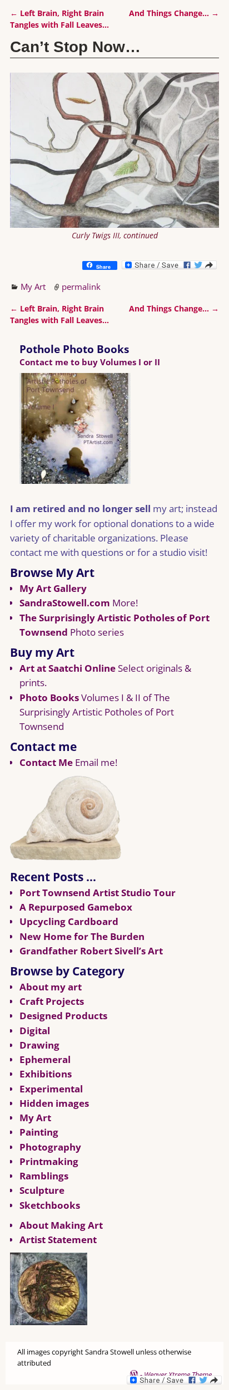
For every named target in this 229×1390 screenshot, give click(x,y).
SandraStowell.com (64, 602)
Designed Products (63, 1015)
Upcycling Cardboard (68, 921)
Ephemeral (45, 1059)
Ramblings (43, 1175)
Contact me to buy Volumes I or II (89, 361)
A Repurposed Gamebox (75, 907)
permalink (81, 286)
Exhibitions (45, 1073)
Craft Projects (51, 1001)
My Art (33, 286)
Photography (50, 1147)
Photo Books (49, 697)
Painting (38, 1132)
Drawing (39, 1045)
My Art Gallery (53, 588)
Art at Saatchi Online (67, 668)
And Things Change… (174, 13)
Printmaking (48, 1161)
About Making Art (61, 1225)
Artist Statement (58, 1239)
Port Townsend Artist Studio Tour (97, 892)
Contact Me (46, 762)
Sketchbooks (49, 1205)
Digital (34, 1030)
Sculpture (41, 1190)
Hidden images (54, 1103)
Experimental (51, 1088)
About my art (50, 986)
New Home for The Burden (82, 936)
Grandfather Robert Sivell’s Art (91, 950)
